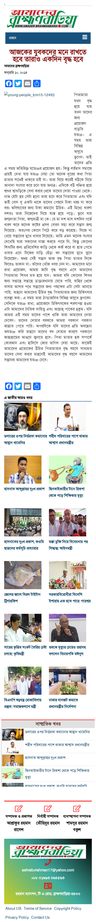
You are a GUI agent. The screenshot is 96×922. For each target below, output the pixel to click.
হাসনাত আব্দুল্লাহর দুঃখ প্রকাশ (24, 489)
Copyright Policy (67, 908)
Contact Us (40, 917)
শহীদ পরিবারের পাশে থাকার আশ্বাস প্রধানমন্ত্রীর (57, 745)
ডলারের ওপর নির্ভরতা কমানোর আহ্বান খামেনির (57, 732)
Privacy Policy (17, 917)
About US (13, 908)
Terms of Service (38, 908)
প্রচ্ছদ (12, 38)
